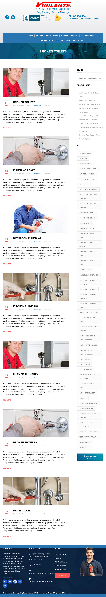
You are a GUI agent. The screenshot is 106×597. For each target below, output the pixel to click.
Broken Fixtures (25, 442)
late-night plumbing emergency (87, 377)
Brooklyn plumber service (87, 235)
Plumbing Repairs (86, 408)
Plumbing (64, 36)
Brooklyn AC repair (87, 213)
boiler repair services (88, 189)
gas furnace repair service (87, 320)
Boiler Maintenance (87, 179)
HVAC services (85, 359)
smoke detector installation (86, 425)
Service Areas (52, 36)
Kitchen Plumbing (86, 370)
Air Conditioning (87, 36)
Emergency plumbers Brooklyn (88, 296)
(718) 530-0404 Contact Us (91, 457)
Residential (37, 106)
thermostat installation (89, 437)
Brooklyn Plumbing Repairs (87, 254)
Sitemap (68, 593)
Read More (7, 577)
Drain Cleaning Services (89, 275)
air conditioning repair (88, 169)
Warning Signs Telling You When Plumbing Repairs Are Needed (89, 118)
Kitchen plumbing (25, 306)
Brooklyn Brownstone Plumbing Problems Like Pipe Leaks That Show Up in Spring (91, 127)
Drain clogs (21, 510)
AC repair (83, 158)
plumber (83, 398)
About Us (39, 36)
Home (30, 36)
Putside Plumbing (25, 374)
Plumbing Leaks (24, 170)
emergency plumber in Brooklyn (88, 282)
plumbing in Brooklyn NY (89, 403)
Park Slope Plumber (87, 393)
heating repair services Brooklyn (89, 329)
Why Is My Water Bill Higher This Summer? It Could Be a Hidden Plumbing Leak (89, 108)
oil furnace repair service (87, 386)
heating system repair (88, 345)
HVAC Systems (85, 364)
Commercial (38, 174)
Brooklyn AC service (87, 218)
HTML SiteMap (60, 569)
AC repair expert (86, 164)
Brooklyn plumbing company (87, 244)
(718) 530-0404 (77, 16)
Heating (74, 36)
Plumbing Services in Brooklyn (88, 415)
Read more (7, 128)
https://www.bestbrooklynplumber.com (41, 581)
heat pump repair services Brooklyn (87, 352)
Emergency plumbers (88, 289)
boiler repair (85, 184)
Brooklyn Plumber (87, 228)
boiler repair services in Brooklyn (89, 206)
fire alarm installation (89, 313)
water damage (85, 442)
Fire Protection (46, 41)
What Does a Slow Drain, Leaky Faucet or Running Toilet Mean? (89, 97)
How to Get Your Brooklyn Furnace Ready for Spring (90, 137)
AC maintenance (86, 153)
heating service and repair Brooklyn (87, 338)
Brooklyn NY (84, 223)
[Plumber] (53, 8)
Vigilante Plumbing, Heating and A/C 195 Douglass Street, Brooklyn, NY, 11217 (39, 556)
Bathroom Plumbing (27, 238)
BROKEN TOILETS (24, 102)
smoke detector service (89, 432)
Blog (68, 41)
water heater (85, 447)
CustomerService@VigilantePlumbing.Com (85, 18)
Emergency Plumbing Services (88, 305)
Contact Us (78, 41)
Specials (59, 41)
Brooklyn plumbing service (87, 263)
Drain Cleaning (85, 270)
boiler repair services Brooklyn (88, 196)
